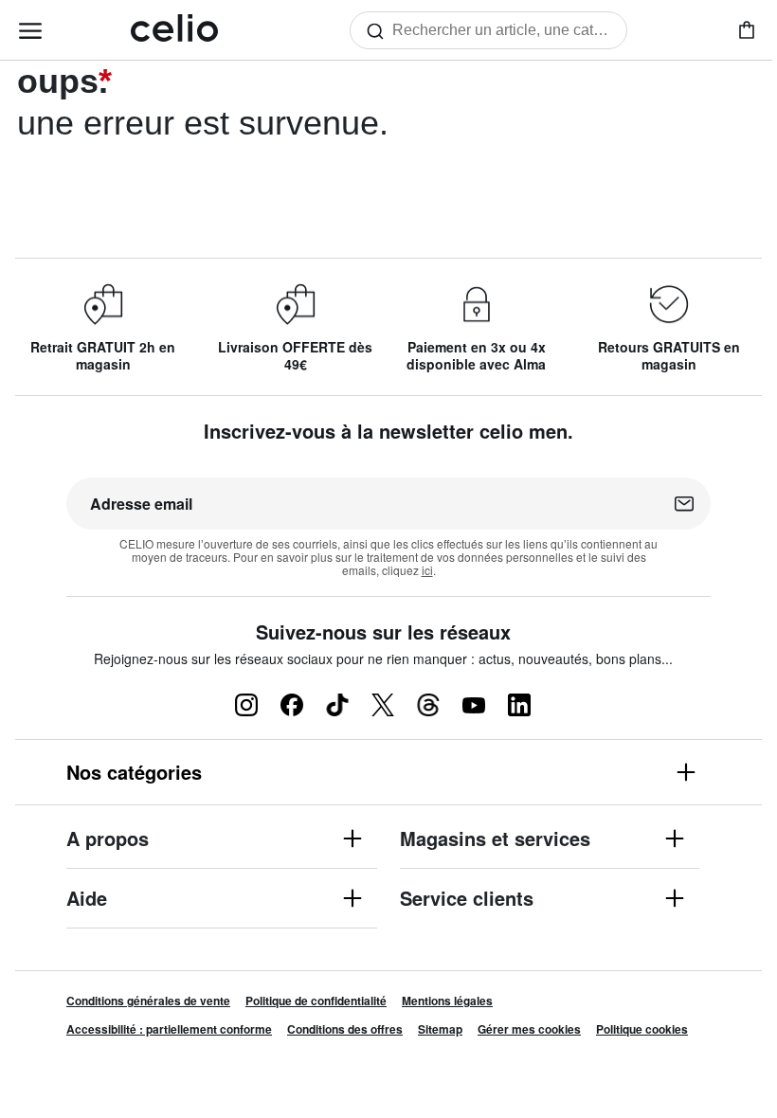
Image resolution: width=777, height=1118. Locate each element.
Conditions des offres (345, 1028)
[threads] (428, 705)
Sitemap (440, 1028)
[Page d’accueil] (174, 31)
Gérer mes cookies (529, 1028)
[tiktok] (337, 705)
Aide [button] (86, 899)
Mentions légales (447, 1000)
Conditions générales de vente (148, 1000)
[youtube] (473, 705)
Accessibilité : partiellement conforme (169, 1028)
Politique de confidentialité (316, 1000)
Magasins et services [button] (495, 840)
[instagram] (246, 705)
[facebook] (291, 705)
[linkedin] (519, 705)
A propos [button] (107, 840)
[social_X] (382, 705)
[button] (388, 772)
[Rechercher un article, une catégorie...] (379, 30)
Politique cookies (642, 1028)
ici (427, 570)
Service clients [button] (466, 899)
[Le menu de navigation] (30, 31)
